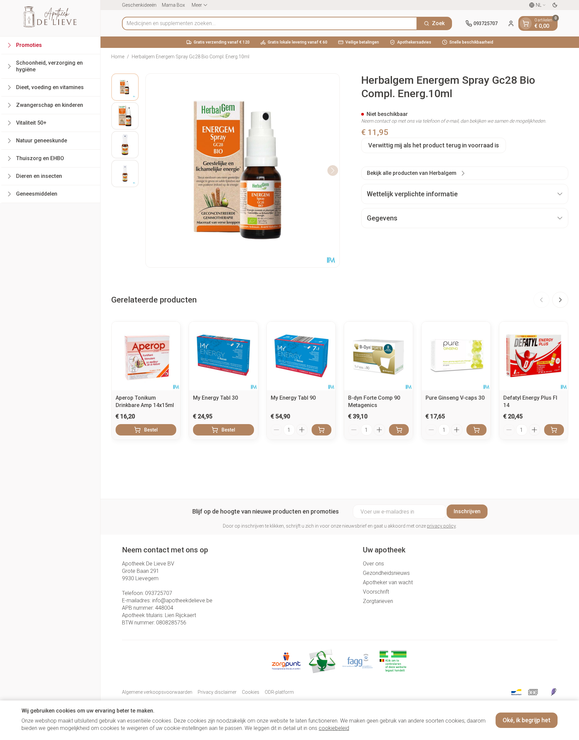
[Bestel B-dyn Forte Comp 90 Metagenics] (399, 429)
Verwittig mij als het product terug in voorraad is (433, 145)
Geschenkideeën (139, 5)
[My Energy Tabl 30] (223, 356)
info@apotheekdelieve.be (182, 600)
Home (117, 56)
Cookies (250, 692)
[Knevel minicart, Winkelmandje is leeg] (526, 23)
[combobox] (269, 23)
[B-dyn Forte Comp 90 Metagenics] (378, 356)
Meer (197, 5)
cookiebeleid (334, 728)
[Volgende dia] (560, 300)
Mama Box (173, 5)
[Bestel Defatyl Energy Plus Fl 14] (554, 429)
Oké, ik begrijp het (527, 720)
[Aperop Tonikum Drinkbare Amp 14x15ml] (146, 356)
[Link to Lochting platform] (554, 692)
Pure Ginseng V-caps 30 (455, 398)
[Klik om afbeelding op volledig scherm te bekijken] (242, 170)
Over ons (373, 563)
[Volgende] (332, 170)
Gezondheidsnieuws (386, 573)
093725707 (158, 593)
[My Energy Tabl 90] (301, 356)
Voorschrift (376, 592)
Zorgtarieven (378, 601)
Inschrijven (467, 511)
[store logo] (49, 18)
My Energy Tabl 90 (293, 398)
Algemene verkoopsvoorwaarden (157, 692)
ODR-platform (279, 692)
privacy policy (441, 526)
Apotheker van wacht (388, 582)
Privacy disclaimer (217, 692)
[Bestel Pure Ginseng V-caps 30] (476, 429)
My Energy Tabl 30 (215, 398)
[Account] (511, 23)
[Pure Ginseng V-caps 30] (456, 356)
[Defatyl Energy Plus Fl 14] (533, 356)
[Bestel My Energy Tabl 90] (321, 429)
